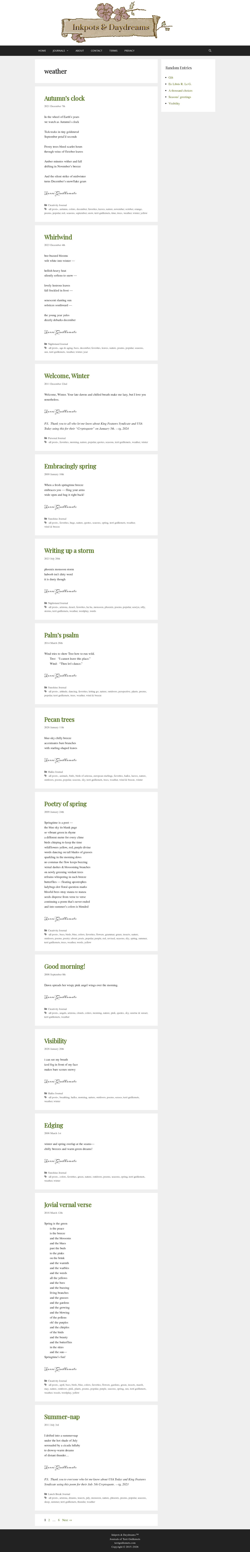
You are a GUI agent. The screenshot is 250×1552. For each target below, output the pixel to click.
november (119, 209)
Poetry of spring (65, 804)
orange (138, 209)
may (46, 1388)
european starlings (103, 775)
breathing (65, 1097)
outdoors (112, 691)
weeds (57, 1392)
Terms (113, 50)
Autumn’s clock (64, 98)
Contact (96, 50)
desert (72, 607)
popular (56, 213)
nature (109, 209)
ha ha (89, 607)
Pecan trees (59, 719)
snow (90, 213)
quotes (100, 442)
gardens (115, 1384)
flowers (100, 934)
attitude (63, 691)
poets (81, 938)
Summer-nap (62, 1416)
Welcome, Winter (67, 376)
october (129, 209)
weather (128, 213)
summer (142, 938)
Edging (53, 1125)
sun (46, 351)
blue (74, 934)
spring (105, 522)
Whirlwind (58, 237)
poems (47, 213)
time (113, 213)
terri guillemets (102, 213)
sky (83, 779)
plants (135, 691)
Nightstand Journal (58, 344)
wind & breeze (52, 526)
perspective (124, 691)
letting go (94, 691)
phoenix (109, 607)
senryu (135, 607)
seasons (70, 213)
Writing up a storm (69, 550)
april (62, 1384)
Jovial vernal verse (68, 1204)
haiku (127, 775)
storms (47, 611)
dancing (73, 691)
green (119, 934)
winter (136, 213)
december (82, 209)
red (63, 213)
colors (72, 209)
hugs (72, 522)
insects (126, 934)
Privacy (129, 50)
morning (74, 442)
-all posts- (53, 209)
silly (143, 607)
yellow (144, 213)
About (80, 50)
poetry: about (70, 938)
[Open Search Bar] (210, 51)
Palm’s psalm (61, 635)
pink (113, 1013)
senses (118, 1097)
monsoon (98, 607)
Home (42, 50)
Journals (59, 50)
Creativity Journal (57, 205)
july (88, 1497)
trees (119, 213)
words (93, 611)
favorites (92, 209)
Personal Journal (57, 438)
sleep (47, 1501)
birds (71, 775)
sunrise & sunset (138, 1013)
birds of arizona (84, 775)
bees (76, 348)
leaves (101, 209)
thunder (81, 1501)
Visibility (55, 1041)
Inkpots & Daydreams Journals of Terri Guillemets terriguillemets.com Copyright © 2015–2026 (125, 1540)
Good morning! (64, 966)
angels (63, 1013)
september (81, 213)
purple (98, 938)
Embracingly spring (70, 466)
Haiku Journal (55, 771)
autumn (64, 209)
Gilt (171, 77)
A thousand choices (181, 90)
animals (64, 775)
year (85, 351)
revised (111, 938)
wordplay (83, 611)
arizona (63, 607)
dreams (72, 1497)
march (139, 1384)
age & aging (66, 348)
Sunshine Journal (57, 518)
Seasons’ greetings (180, 97)
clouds (80, 1013)
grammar (109, 934)
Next (67, 1520)
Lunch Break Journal (59, 1494)
